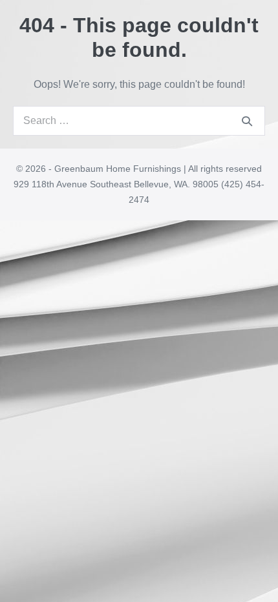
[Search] (247, 120)
